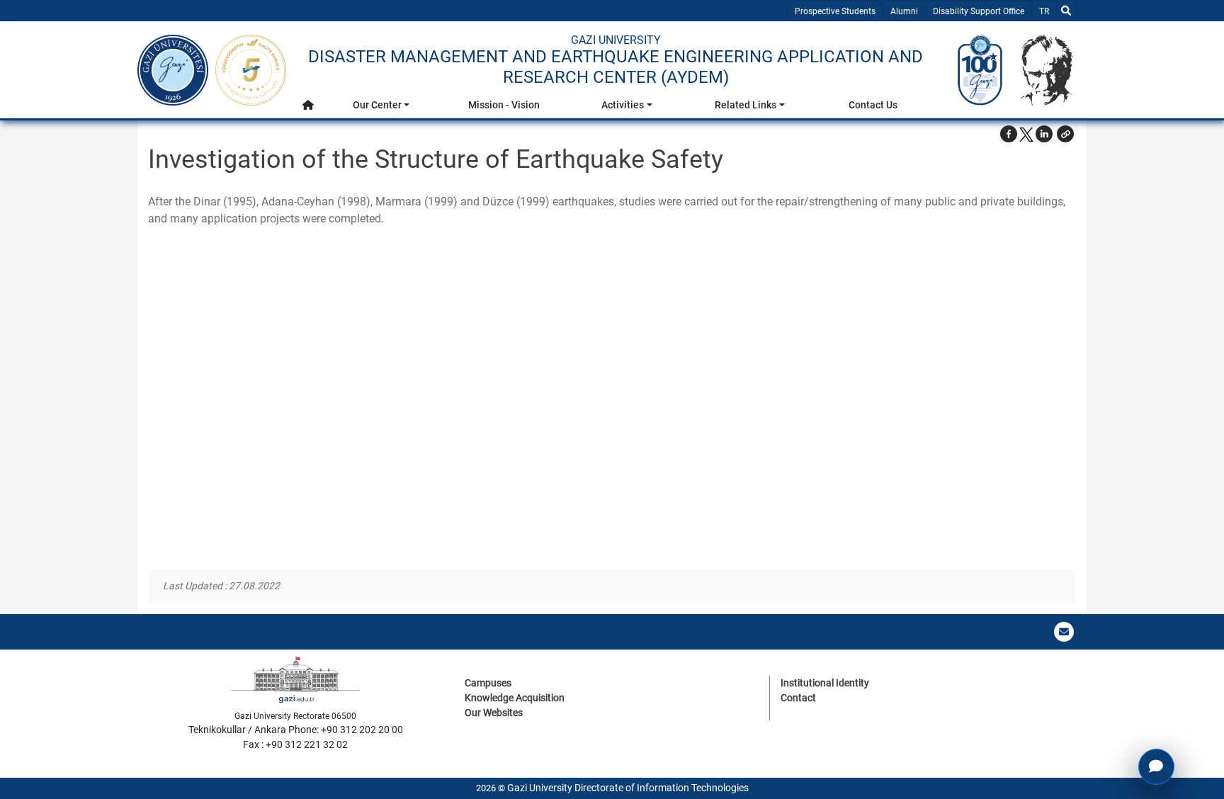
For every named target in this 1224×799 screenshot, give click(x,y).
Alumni (904, 11)
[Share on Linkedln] (1044, 133)
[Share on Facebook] (1008, 133)
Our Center (377, 104)
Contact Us (873, 104)
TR (1047, 11)
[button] (308, 105)
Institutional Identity (825, 682)
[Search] (1066, 11)
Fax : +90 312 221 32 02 (295, 744)
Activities (622, 104)
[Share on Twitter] (1026, 133)
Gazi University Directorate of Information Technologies (628, 787)
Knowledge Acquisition (515, 697)
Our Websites (494, 712)
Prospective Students (835, 11)
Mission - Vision (504, 104)
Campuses (488, 682)
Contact (798, 697)
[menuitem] (308, 108)
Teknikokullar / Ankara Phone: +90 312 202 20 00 (295, 729)
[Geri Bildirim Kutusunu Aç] (1156, 767)
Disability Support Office (978, 11)
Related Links (745, 104)
